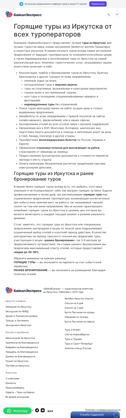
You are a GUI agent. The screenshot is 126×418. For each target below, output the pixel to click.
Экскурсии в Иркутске (18, 325)
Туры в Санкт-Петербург (79, 343)
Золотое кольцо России (78, 348)
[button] (17, 410)
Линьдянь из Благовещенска (22, 351)
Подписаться (98, 4)
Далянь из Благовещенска (20, 356)
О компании (12, 378)
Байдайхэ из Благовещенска (22, 347)
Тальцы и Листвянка (17, 320)
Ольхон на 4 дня (74, 303)
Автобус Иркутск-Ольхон (79, 298)
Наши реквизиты (15, 387)
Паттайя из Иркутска (17, 365)
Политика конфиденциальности (102, 409)
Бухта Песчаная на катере (79, 312)
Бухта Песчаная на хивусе (79, 321)
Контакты (11, 383)
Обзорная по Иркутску (19, 306)
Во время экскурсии (17, 396)
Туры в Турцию (73, 339)
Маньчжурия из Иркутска (20, 338)
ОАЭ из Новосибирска (77, 334)
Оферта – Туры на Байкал (20, 392)
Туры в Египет (73, 329)
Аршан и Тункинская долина (21, 316)
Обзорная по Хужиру (76, 317)
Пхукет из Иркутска (17, 361)
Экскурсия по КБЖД (17, 311)
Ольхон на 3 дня (74, 307)
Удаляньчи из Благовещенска (22, 342)
